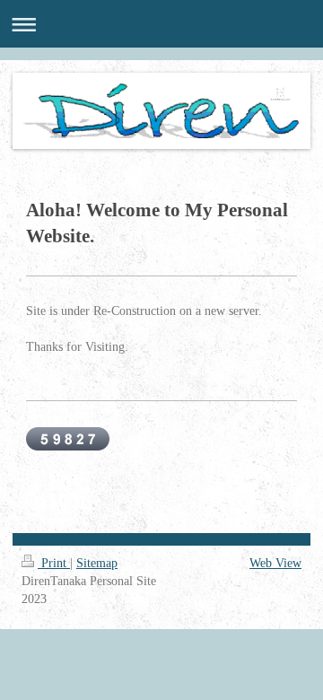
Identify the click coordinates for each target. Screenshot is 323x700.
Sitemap (97, 563)
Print (54, 563)
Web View (275, 563)
